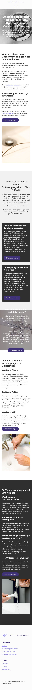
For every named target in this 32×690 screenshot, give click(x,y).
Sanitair (4, 646)
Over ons (5, 664)
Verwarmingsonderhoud (10, 649)
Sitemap (4, 667)
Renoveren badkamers (9, 654)
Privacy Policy (6, 670)
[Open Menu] (16, 6)
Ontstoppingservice (8, 652)
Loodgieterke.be (7, 113)
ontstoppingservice (12, 85)
